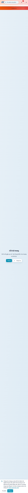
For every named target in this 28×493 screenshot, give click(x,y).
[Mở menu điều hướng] (26, 2)
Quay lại (18, 260)
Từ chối (4, 490)
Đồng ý (10, 490)
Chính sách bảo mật (13, 487)
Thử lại (9, 260)
